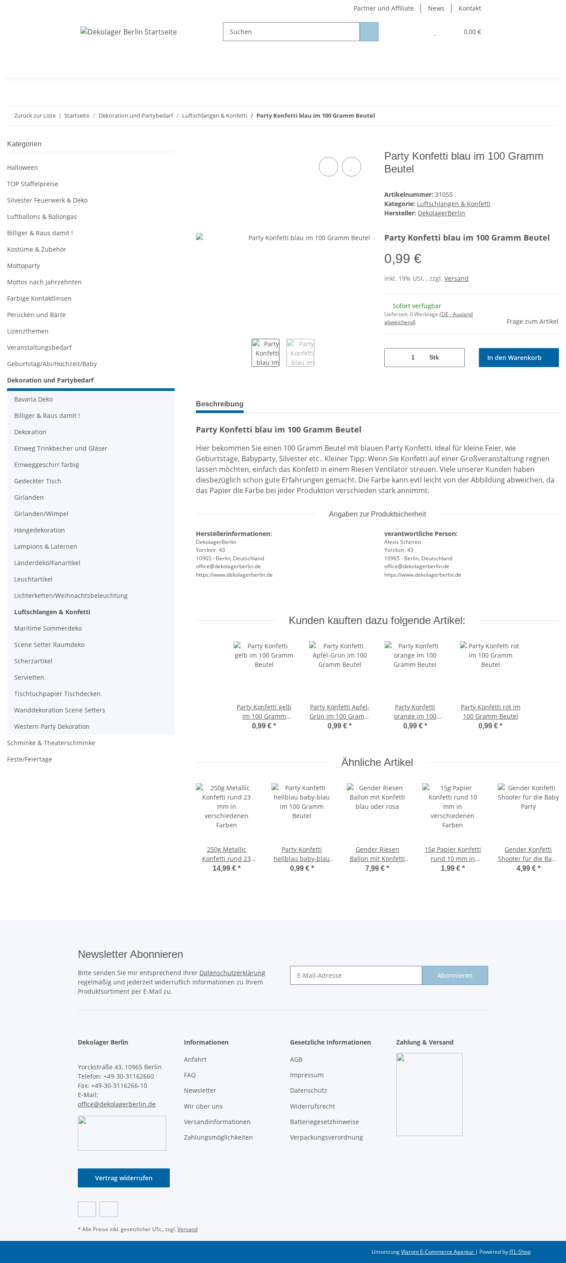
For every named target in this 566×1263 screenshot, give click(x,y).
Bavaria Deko (33, 399)
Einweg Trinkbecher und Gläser (60, 448)
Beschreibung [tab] (220, 404)
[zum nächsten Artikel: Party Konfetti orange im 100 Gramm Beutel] (549, 115)
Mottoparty (23, 265)
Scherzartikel (33, 661)
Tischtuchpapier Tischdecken (57, 693)
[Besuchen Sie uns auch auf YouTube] (108, 1209)
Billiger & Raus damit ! (40, 233)
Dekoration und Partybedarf (50, 380)
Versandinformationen (217, 1122)
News (436, 8)
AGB (296, 1059)
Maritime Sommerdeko (48, 628)
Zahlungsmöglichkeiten (218, 1137)
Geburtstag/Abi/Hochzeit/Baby (52, 364)
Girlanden (29, 497)
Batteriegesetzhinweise (324, 1122)
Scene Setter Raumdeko (49, 644)
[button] (417, 31)
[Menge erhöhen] (454, 357)
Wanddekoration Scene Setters (59, 710)
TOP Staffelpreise (32, 184)
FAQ (190, 1075)
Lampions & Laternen (45, 546)
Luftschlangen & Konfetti (453, 203)
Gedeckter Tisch (37, 481)
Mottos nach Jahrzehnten (44, 282)
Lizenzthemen (28, 331)
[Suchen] (369, 31)
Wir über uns (203, 1106)
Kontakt (470, 8)
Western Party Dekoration (52, 726)
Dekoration (30, 432)
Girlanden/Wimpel (41, 513)
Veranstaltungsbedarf (39, 347)
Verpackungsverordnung (326, 1137)
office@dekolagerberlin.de (117, 1104)
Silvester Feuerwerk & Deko (47, 200)
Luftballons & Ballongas (42, 216)
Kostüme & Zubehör (36, 249)
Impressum (307, 1075)
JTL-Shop (520, 1251)
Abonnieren (455, 975)
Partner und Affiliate (384, 8)
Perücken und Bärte (36, 314)
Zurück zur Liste (35, 115)
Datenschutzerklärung (232, 972)
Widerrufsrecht (312, 1106)
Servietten (29, 677)
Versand (456, 278)
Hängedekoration (39, 530)
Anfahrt (195, 1059)
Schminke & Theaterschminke (51, 743)
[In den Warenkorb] (203, 145)
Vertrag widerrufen (124, 1178)
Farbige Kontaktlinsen (39, 298)
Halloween (22, 167)
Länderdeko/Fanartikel (47, 563)
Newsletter (200, 1090)
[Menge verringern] (394, 357)
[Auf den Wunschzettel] (351, 166)
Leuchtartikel (33, 579)
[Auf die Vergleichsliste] (328, 166)
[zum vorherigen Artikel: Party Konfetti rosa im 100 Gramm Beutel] (530, 115)
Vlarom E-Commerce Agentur (438, 1251)
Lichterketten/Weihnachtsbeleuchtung (71, 595)
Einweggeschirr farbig (46, 464)
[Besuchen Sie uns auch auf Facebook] (87, 1209)
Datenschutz (308, 1090)
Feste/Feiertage (29, 759)
